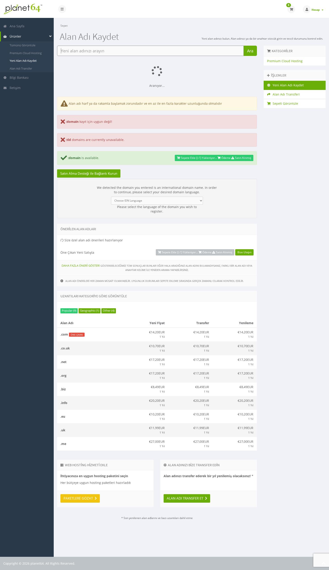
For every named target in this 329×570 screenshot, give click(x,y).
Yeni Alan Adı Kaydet (23, 61)
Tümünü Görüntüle (22, 45)
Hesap (316, 10)
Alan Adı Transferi (285, 94)
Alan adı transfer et (186, 498)
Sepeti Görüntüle (284, 103)
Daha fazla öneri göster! (81, 266)
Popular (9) (69, 311)
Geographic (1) (89, 311)
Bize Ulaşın (244, 252)
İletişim (14, 88)
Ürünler (14, 36)
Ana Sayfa (16, 26)
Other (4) (109, 311)
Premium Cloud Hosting (26, 53)
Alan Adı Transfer (21, 68)
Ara (250, 50)
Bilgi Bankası (18, 77)
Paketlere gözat (79, 498)
